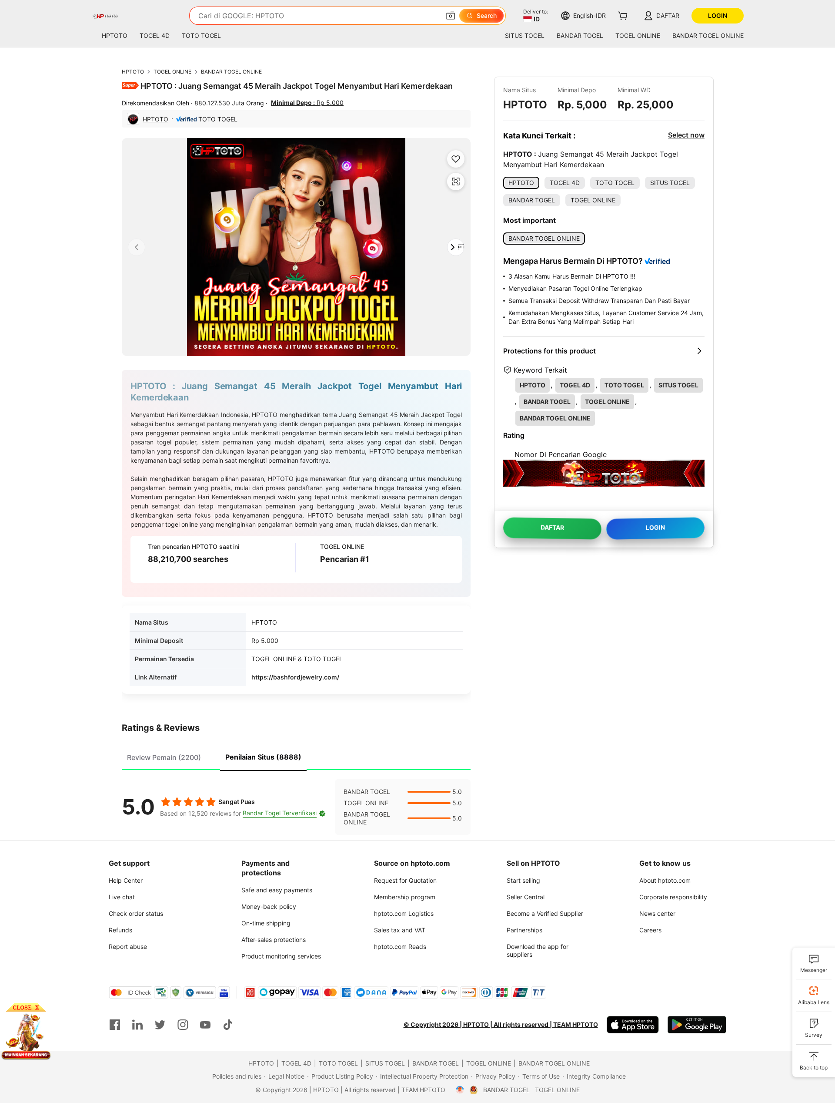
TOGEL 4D (296, 1063)
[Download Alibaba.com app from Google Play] (697, 1024)
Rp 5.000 (307, 102)
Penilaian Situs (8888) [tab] (263, 757)
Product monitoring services (281, 956)
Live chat (122, 897)
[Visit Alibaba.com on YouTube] (205, 1025)
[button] (450, 16)
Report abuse (128, 946)
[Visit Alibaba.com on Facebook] (115, 1025)
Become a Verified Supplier (545, 913)
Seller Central (525, 897)
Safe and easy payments (276, 890)
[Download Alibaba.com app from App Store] (633, 1024)
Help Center (126, 880)
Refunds (120, 930)
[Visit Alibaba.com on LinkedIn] (137, 1025)
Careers (650, 930)
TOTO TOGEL (338, 1063)
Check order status (136, 913)
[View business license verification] (460, 1090)
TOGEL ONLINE (172, 71)
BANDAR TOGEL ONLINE (231, 71)
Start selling (523, 880)
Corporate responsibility (673, 897)
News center (657, 913)
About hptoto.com (665, 880)
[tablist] (296, 756)
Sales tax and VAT (399, 930)
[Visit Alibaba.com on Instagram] (183, 1025)
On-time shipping (266, 923)
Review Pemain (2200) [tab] (164, 757)
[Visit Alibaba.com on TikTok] (228, 1025)
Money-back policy (268, 906)
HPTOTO (133, 71)
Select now (686, 135)
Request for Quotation (405, 880)
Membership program (404, 897)
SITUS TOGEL (385, 1063)
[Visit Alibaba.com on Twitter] (160, 1025)
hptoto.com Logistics (404, 913)
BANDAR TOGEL (435, 1063)
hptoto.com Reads (400, 946)
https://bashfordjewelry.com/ (295, 677)
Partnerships (524, 930)
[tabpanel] (296, 807)
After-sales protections (273, 939)
